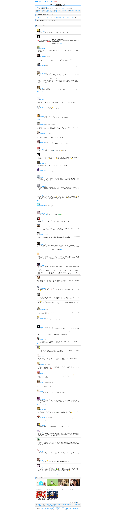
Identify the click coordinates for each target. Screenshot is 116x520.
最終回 (76, 10)
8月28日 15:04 (42, 339)
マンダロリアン (68, 17)
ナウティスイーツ (69, 508)
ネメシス (37, 17)
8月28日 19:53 (42, 296)
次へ (58, 474)
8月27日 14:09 (42, 399)
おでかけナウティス (53, 508)
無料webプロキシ (76, 508)
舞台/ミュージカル (50, 10)
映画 (39, 10)
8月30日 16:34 (42, 133)
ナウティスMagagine (45, 508)
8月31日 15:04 (42, 73)
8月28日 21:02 (42, 288)
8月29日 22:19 (42, 195)
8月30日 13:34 (42, 163)
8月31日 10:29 (42, 88)
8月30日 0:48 (42, 177)
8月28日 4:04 (42, 391)
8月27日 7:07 (42, 432)
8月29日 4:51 (42, 234)
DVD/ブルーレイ (57, 11)
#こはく (38, 200)
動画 (73, 10)
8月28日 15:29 (42, 327)
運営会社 (62, 507)
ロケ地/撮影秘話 (76, 504)
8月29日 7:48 (42, 226)
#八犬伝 (38, 259)
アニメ (45, 10)
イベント (51, 11)
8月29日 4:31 (42, 244)
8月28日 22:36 (42, 265)
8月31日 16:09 (42, 56)
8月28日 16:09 (42, 318)
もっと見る (77, 17)
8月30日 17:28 (42, 124)
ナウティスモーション (44, 2)
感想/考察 (62, 10)
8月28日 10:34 (42, 373)
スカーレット (61, 17)
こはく (47, 17)
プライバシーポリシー (56, 507)
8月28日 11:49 (42, 356)
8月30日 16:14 (42, 142)
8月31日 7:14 (42, 107)
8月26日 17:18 (42, 467)
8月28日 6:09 (42, 382)
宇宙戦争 (56, 17)
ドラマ (42, 10)
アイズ (62, 43)
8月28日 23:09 (42, 254)
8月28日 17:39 (42, 309)
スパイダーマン (43, 17)
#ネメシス (39, 343)
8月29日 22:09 (42, 205)
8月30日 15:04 (42, 149)
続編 (59, 10)
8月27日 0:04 (42, 451)
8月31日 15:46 (42, 65)
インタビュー (46, 11)
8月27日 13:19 (42, 409)
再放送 (56, 10)
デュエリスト (51, 17)
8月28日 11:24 (42, 364)
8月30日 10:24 (42, 170)
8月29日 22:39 (42, 186)
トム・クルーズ (39, 22)
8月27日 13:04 (42, 417)
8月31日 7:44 (42, 99)
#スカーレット (39, 404)
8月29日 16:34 (42, 213)
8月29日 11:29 (42, 220)
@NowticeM (64, 8)
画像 (71, 10)
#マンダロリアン (40, 282)
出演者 (42, 11)
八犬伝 (72, 17)
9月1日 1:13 (42, 31)
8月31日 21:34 (42, 38)
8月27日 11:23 (42, 425)
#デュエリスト (39, 472)
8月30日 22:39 (42, 116)
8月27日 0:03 (42, 460)
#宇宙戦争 (39, 119)
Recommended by (73, 502)
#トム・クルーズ (40, 91)
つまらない (67, 10)
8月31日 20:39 (42, 48)
